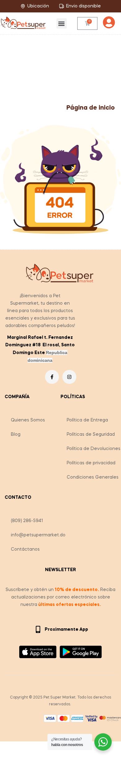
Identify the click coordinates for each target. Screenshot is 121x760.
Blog (15, 434)
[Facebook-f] (52, 377)
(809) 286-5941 (27, 521)
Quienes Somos (28, 420)
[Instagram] (69, 377)
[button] (61, 23)
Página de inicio (90, 108)
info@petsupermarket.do (38, 535)
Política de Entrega (87, 420)
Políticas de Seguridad (91, 434)
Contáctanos (25, 549)
